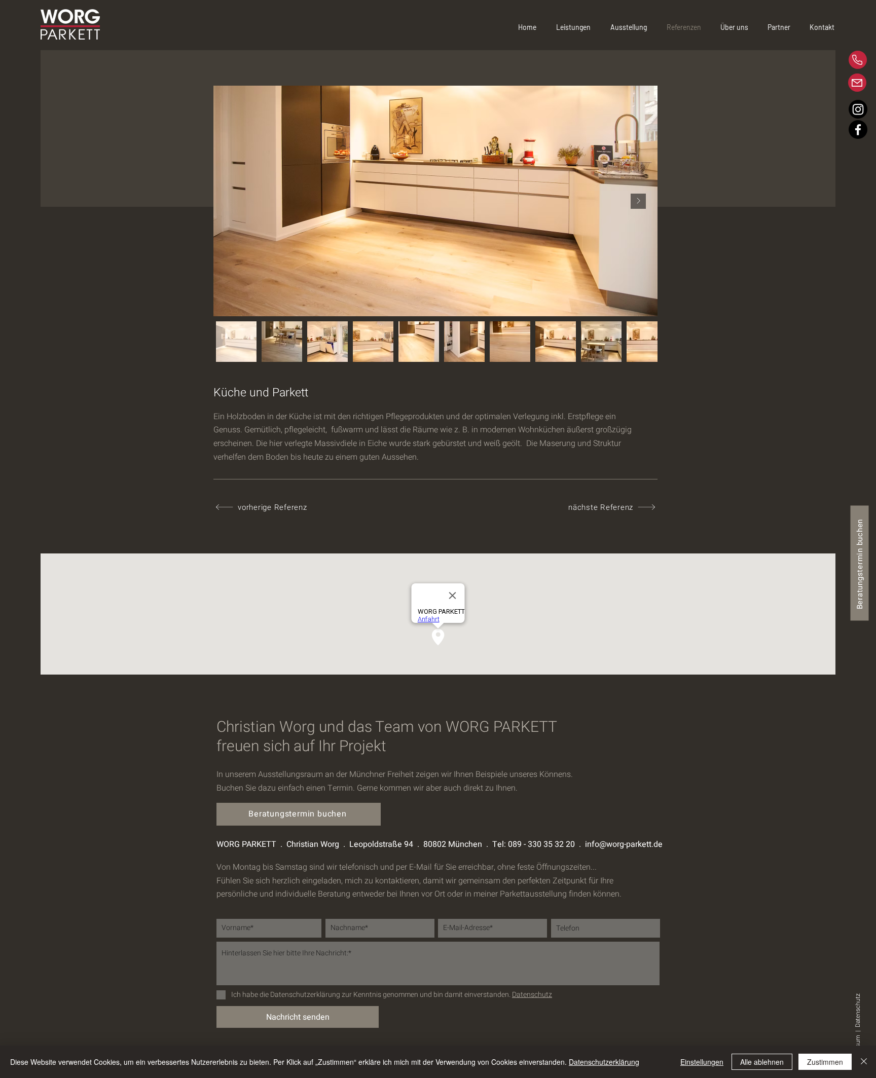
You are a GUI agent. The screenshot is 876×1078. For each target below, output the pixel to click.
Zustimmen (825, 1062)
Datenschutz (857, 1009)
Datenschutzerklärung (604, 1062)
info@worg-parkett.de (624, 844)
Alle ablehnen (762, 1062)
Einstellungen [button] (701, 1062)
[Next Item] (638, 201)
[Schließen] (864, 1062)
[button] (738, 27)
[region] (821, 60)
